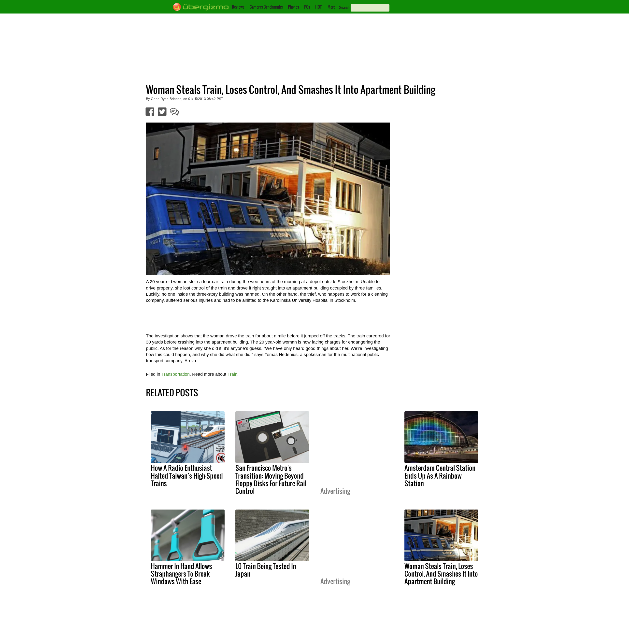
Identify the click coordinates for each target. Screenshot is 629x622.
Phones (293, 7)
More (331, 7)
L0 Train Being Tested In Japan (265, 570)
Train (232, 374)
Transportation (175, 374)
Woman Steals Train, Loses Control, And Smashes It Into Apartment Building (441, 573)
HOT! (318, 7)
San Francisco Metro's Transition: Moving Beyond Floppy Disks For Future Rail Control (270, 479)
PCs (307, 7)
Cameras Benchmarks (266, 7)
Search (344, 7)
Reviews (238, 7)
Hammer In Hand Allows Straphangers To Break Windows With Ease (181, 573)
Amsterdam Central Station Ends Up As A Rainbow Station (439, 475)
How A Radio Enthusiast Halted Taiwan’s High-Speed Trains (187, 475)
